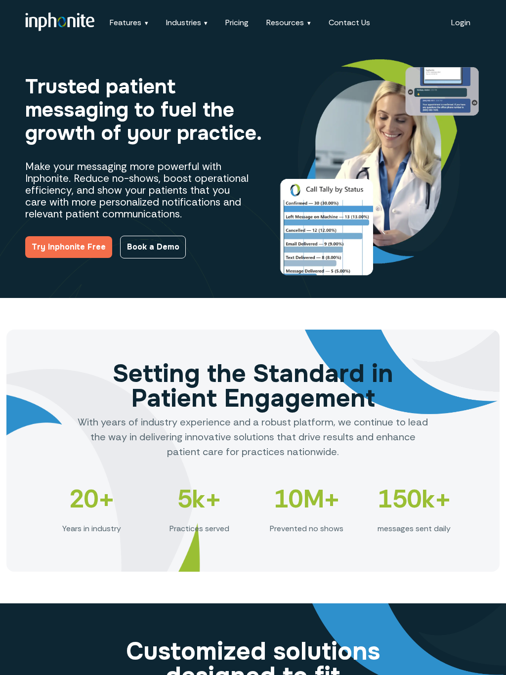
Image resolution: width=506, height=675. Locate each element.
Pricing (237, 22)
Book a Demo (153, 247)
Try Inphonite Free (69, 247)
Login (460, 22)
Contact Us (349, 22)
